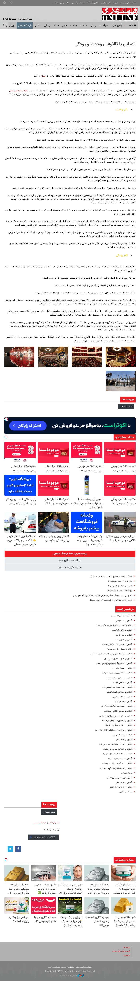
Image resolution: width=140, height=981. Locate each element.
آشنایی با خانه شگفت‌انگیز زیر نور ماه (117, 753)
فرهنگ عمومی (40, 822)
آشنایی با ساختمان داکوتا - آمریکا (118, 725)
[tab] (70, 553)
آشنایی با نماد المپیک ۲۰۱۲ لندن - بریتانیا (115, 744)
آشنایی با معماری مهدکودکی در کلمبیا (117, 720)
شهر (64, 26)
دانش (37, 26)
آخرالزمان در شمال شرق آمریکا (120, 586)
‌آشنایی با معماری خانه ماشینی (120, 677)
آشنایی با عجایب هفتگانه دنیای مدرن (117, 644)
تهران (42, 76)
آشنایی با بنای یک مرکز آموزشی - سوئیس (115, 715)
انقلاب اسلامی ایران (18, 91)
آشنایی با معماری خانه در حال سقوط (117, 749)
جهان (93, 26)
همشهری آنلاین (118, 14)
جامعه (73, 26)
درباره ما (127, 947)
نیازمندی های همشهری (109, 3)
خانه (131, 26)
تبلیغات (127, 955)
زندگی (47, 26)
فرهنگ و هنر (24, 26)
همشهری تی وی (78, 3)
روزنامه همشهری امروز (129, 3)
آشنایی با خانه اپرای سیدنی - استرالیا (117, 673)
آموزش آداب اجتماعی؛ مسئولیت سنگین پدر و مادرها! (111, 600)
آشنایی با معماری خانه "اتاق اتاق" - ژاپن (116, 706)
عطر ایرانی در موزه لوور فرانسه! (120, 581)
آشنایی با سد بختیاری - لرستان (120, 758)
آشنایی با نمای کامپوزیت (122, 735)
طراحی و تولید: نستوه (68, 975)
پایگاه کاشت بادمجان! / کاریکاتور (119, 590)
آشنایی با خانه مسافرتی (122, 696)
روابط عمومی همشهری (61, 3)
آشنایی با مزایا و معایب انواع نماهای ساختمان (113, 730)
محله (56, 26)
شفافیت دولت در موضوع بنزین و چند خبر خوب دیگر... (110, 576)
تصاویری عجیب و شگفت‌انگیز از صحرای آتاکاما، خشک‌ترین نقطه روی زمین (102, 595)
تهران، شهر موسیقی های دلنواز (119, 777)
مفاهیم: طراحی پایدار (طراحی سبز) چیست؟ (114, 625)
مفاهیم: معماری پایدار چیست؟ (119, 649)
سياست (104, 26)
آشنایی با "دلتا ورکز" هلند (122, 630)
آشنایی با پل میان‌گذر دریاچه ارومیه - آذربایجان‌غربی (111, 654)
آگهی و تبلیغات (92, 3)
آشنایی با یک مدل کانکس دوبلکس (118, 711)
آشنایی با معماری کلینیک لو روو (119, 692)
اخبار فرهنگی (54, 822)
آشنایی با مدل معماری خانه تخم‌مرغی (117, 687)
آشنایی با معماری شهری (122, 668)
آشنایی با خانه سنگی (124, 739)
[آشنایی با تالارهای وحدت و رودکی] (121, 357)
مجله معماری (126, 407)
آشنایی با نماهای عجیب (122, 682)
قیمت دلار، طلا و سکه (121, 951)
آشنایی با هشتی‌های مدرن (121, 615)
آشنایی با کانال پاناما (124, 639)
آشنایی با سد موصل (124, 620)
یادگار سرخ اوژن (125, 792)
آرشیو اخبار (117, 26)
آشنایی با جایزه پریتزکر (123, 701)
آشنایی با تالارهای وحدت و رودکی (105, 44)
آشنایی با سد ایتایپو (124, 635)
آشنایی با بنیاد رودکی (123, 782)
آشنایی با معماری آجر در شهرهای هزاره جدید (114, 663)
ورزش (11, 26)
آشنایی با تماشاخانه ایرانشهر (120, 787)
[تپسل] (6, 419)
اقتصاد (83, 26)
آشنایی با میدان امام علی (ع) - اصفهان (116, 768)
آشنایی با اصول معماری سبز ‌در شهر (118, 658)
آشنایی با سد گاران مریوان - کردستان (117, 763)
